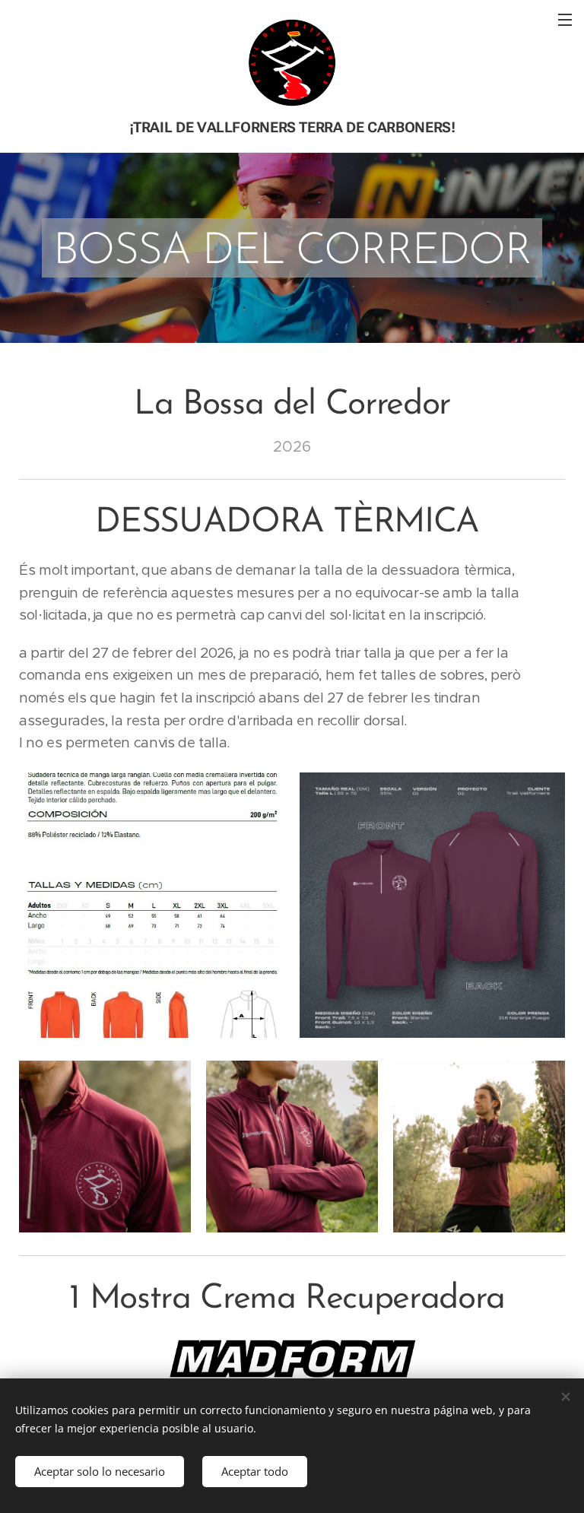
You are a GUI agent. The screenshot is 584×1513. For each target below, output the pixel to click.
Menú (565, 19)
